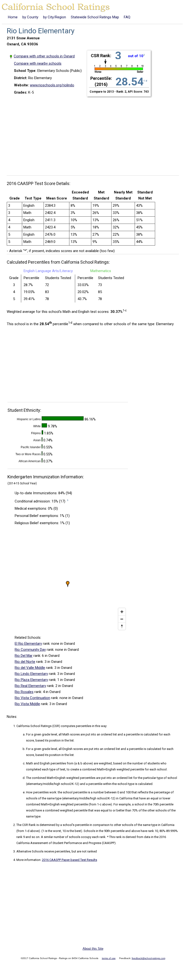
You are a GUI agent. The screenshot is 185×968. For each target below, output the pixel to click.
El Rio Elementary (28, 643)
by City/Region (54, 17)
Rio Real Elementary (30, 686)
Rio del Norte (25, 661)
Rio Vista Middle (27, 704)
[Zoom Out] (122, 619)
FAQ (127, 17)
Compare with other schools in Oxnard (44, 56)
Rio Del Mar (24, 655)
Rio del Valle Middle (30, 668)
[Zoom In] (122, 611)
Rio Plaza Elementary (31, 680)
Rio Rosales (24, 692)
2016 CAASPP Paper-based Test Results (69, 860)
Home (13, 17)
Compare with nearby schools (37, 63)
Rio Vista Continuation (32, 698)
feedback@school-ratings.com (148, 958)
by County (30, 17)
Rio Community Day (30, 649)
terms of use (109, 958)
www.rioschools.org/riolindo (52, 85)
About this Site (93, 948)
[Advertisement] (95, 133)
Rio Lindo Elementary (31, 674)
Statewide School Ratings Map (95, 17)
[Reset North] (122, 626)
